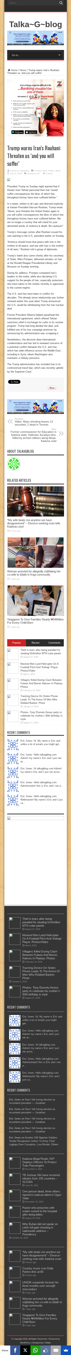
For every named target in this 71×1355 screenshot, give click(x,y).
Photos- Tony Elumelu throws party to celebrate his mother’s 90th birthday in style (41, 716)
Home (14, 70)
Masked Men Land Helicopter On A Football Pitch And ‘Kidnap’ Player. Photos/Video (39, 667)
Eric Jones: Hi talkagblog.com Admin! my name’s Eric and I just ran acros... (40, 1048)
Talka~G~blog (35, 24)
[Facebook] (15, 1350)
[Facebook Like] (46, 1350)
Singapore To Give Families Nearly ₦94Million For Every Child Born (39, 1318)
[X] (25, 1350)
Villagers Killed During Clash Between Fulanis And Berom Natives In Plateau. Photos (41, 683)
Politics (51, 171)
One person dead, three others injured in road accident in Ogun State (41, 1195)
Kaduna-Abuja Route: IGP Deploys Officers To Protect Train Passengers (39, 1162)
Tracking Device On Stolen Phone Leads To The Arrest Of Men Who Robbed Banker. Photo (39, 699)
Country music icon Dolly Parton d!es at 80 (37, 1270)
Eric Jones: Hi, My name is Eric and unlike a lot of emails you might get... (42, 1020)
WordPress (25, 1343)
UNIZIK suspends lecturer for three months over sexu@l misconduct (40, 1286)
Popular (16, 642)
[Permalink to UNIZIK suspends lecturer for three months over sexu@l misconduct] (14, 1291)
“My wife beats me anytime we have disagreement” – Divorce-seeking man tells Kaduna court (33, 523)
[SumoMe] (66, 1350)
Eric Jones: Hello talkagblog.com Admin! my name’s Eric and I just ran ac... (40, 758)
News (44, 171)
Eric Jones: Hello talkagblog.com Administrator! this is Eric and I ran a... (41, 1062)
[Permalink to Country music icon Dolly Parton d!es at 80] (14, 1277)
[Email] (56, 1350)
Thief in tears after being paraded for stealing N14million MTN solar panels (41, 922)
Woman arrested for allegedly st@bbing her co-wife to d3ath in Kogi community (34, 573)
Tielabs (47, 1343)
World (57, 171)
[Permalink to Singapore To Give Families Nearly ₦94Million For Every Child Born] (35, 615)
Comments (54, 642)
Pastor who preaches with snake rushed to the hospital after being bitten (39, 1211)
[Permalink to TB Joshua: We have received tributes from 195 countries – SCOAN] (14, 1184)
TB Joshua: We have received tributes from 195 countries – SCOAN (41, 1178)
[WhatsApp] (35, 1350)
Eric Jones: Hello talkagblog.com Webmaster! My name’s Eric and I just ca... (41, 799)
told (32, 249)
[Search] (61, 3)
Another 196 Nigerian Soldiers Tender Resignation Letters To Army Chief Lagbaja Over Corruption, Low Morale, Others (34, 1141)
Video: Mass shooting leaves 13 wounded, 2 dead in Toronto (34, 422)
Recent (35, 642)
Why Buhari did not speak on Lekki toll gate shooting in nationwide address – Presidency (40, 1229)
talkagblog (24, 171)
